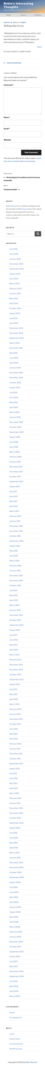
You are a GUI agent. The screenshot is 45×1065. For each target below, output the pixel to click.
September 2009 (16, 877)
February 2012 (15, 744)
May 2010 (13, 843)
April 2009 (13, 902)
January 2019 (15, 417)
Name (7, 117)
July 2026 (13, 249)
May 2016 (13, 551)
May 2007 (13, 966)
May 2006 (13, 986)
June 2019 (13, 397)
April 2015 (13, 600)
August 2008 (15, 912)
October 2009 (15, 872)
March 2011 (14, 793)
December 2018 (16, 422)
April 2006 (13, 991)
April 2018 (13, 447)
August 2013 (14, 684)
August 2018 (14, 437)
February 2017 (15, 516)
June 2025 (13, 279)
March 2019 (14, 412)
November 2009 (16, 867)
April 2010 (13, 848)
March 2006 (14, 996)
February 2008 (15, 932)
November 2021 (16, 348)
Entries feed (14, 1039)
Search (23, 15)
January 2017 (15, 521)
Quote (12, 1012)
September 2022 (16, 338)
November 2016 (16, 531)
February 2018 (15, 457)
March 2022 (14, 343)
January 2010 (15, 858)
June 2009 (13, 892)
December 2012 (16, 719)
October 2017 (15, 477)
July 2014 (13, 635)
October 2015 (15, 585)
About (8, 15)
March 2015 (14, 605)
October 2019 (15, 382)
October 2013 (15, 674)
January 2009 (15, 907)
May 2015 (13, 595)
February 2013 (15, 709)
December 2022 (16, 328)
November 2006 (16, 971)
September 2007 (16, 952)
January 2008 (15, 937)
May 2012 (13, 734)
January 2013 (15, 714)
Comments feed (16, 1044)
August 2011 (14, 768)
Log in (11, 1034)
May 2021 (13, 353)
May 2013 (13, 694)
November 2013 (16, 670)
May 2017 (13, 501)
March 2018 (14, 452)
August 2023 (14, 313)
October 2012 (15, 724)
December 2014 (16, 615)
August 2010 (14, 828)
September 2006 (16, 976)
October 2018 (15, 427)
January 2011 (14, 803)
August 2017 (14, 486)
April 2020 (13, 363)
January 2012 (15, 749)
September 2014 (16, 625)
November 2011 (16, 754)
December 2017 (16, 467)
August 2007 (14, 956)
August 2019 (14, 387)
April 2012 (13, 739)
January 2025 (15, 293)
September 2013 (16, 679)
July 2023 (13, 318)
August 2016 (14, 546)
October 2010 (15, 818)
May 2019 (13, 402)
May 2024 (13, 298)
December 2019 (16, 373)
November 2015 (16, 580)
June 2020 (13, 358)
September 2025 (16, 269)
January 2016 (15, 571)
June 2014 (13, 640)
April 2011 (13, 788)
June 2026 (13, 254)
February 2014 (15, 660)
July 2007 (13, 961)
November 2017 (16, 472)
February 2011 (15, 798)
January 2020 (15, 368)
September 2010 (16, 823)
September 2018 (16, 432)
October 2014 (15, 620)
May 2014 (13, 645)
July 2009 (13, 887)
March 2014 (14, 655)
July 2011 (13, 773)
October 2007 (15, 947)
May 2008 (13, 917)
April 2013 (13, 699)
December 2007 (16, 942)
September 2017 (16, 481)
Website (7, 140)
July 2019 (13, 392)
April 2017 (13, 506)
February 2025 (15, 288)
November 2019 (16, 378)
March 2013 (14, 704)
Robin (23, 22)
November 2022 (16, 333)
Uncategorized (14, 63)
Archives (37, 15)
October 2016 (15, 536)
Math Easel (22, 209)
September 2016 (16, 541)
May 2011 (13, 783)
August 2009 (15, 882)
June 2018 (13, 442)
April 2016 (13, 556)
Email (7, 129)
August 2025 (14, 274)
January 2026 (15, 259)
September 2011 (16, 764)
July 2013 (13, 689)
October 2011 (15, 759)
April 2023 (13, 323)
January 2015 (15, 610)
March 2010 (14, 853)
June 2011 (13, 778)
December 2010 (16, 808)
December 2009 (16, 863)
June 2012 (13, 729)
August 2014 (14, 630)
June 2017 (13, 496)
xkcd (39, 47)
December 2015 (16, 575)
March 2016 (14, 561)
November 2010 (16, 813)
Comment (9, 85)
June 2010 (13, 838)
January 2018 (15, 462)
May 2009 (13, 897)
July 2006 (13, 981)
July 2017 (13, 491)
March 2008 (14, 927)
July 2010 (13, 833)
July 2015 (13, 590)
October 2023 (15, 308)
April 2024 (13, 303)
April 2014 (13, 650)
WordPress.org (15, 1049)
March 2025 (14, 284)
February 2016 (15, 566)
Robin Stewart (12, 206)
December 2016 (16, 526)
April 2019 (13, 407)
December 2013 (16, 665)
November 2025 (16, 264)
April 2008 (14, 922)
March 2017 (14, 511)
